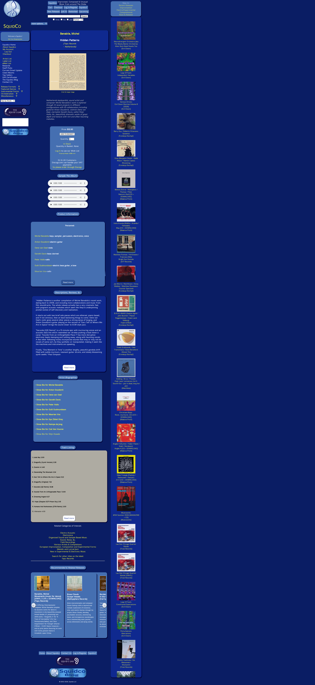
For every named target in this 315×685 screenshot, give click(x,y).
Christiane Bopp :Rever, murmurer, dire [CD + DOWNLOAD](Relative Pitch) (126, 416)
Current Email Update (12, 70)
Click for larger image (67, 92)
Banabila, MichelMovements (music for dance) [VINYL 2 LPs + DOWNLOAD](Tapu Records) (47, 597)
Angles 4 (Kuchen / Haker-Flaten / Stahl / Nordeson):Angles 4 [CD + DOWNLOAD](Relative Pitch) (126, 447)
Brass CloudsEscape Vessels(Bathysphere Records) (77, 596)
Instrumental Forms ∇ (12, 91)
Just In (64, 11)
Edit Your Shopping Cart (15, 39)
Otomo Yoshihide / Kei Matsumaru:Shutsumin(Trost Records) (126, 663)
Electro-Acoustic (67, 533)
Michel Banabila (42, 236)
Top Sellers (7, 75)
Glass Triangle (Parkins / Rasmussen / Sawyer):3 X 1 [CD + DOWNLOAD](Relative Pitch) (126, 478)
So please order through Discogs (67, 167)
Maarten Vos (40, 271)
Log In (58, 151)
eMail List (6, 63)
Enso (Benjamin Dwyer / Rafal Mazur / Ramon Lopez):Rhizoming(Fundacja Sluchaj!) (126, 161)
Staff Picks (7, 68)
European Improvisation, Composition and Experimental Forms (68, 547)
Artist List (7, 59)
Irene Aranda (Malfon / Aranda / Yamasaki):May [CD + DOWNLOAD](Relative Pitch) (126, 226)
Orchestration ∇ (9, 94)
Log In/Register (71, 7)
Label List (7, 61)
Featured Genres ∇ (10, 89)
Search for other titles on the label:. (68, 557)
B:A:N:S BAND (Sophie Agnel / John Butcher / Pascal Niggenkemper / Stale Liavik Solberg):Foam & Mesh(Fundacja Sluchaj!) (126, 319)
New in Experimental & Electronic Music (68, 551)
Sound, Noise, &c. (68, 540)
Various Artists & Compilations (68, 544)
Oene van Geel (41, 248)
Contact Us (7, 82)
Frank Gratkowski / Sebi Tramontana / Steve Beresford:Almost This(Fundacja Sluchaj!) (126, 350)
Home (42, 653)
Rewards (6, 66)
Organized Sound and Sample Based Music (68, 537)
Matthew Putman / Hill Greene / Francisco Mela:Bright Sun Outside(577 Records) (126, 258)
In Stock (67, 144)
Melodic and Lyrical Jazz (68, 549)
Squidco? (83, 7)
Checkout (7, 54)
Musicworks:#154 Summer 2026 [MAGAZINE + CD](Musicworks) (126, 516)
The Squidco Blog (10, 80)
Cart (50, 7)
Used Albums (8, 73)
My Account (8, 49)
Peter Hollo (40, 259)
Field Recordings (68, 542)
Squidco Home (9, 44)
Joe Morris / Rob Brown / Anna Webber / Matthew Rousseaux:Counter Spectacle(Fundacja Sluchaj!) (126, 287)
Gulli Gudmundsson (43, 265)
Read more (68, 282)
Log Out (8, 51)
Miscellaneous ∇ (9, 96)
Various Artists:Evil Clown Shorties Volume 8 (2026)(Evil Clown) (126, 105)
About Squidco (9, 47)
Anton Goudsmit (42, 242)
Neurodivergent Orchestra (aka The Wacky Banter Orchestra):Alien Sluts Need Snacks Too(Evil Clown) (126, 45)
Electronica (68, 535)
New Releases (53, 11)
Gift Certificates (9, 77)
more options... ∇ (39, 24)
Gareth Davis (41, 253)
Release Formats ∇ (10, 87)
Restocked (73, 11)
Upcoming (83, 11)
